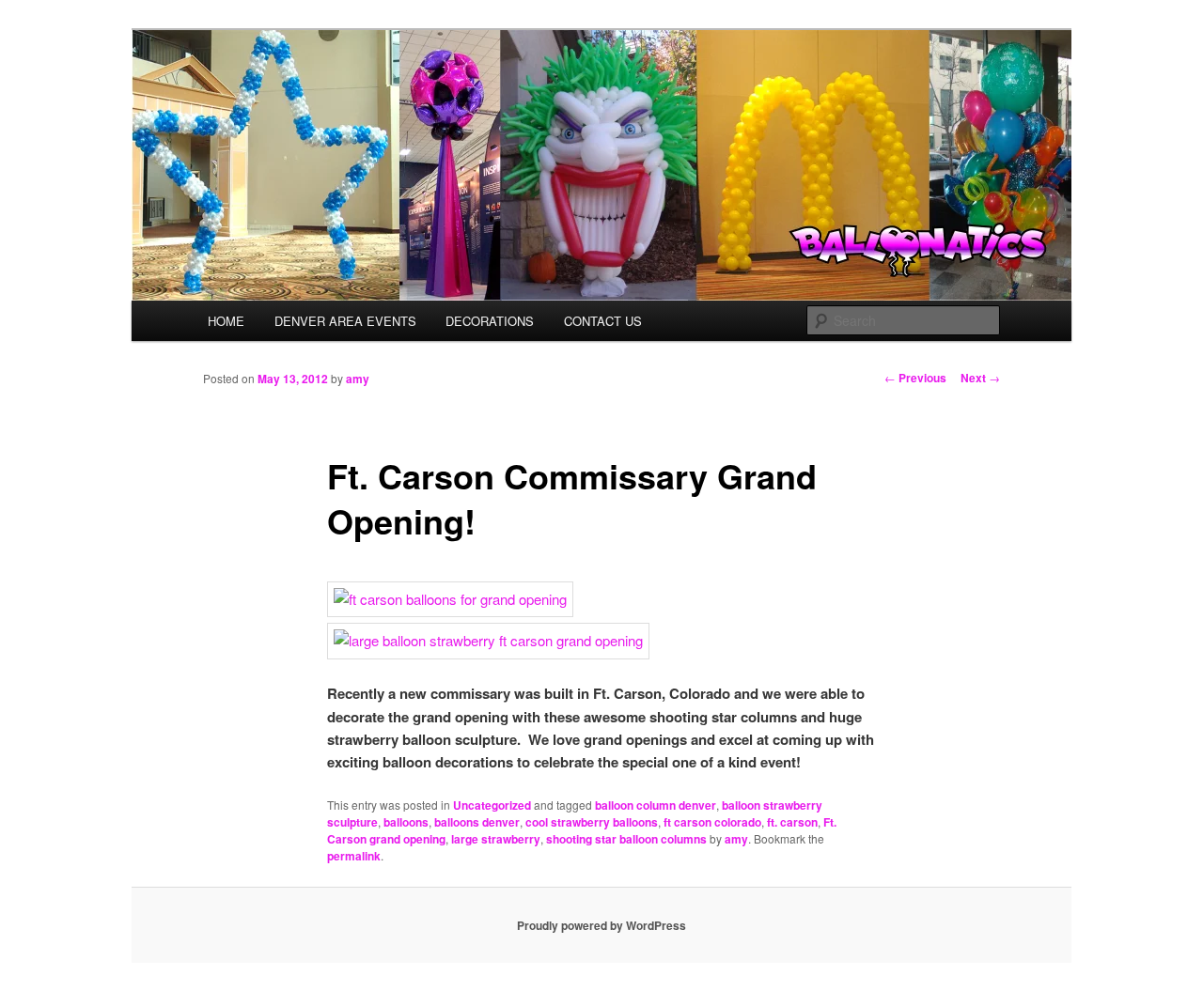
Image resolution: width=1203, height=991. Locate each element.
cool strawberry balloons (591, 821)
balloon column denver (655, 805)
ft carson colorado (712, 821)
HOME (226, 321)
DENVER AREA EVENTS (345, 321)
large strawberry (495, 838)
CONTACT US (603, 321)
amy (357, 378)
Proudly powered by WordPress (601, 925)
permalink (354, 855)
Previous (915, 377)
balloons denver (477, 821)
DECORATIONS (489, 321)
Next (980, 377)
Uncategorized (492, 805)
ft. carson (792, 821)
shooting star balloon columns (626, 838)
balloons (406, 821)
